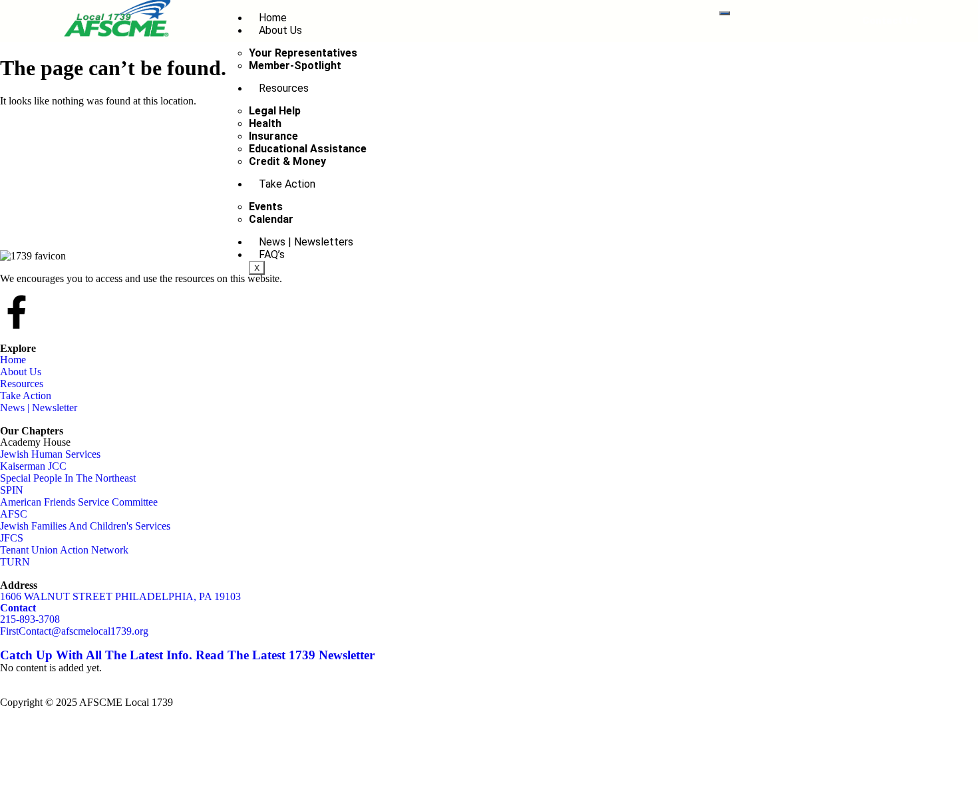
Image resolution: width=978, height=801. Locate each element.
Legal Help (275, 110)
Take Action (287, 184)
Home (273, 17)
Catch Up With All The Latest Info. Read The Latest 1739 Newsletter (187, 655)
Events (266, 206)
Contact (18, 607)
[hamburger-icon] (724, 13)
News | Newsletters (306, 242)
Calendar (271, 219)
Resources (284, 88)
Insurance (273, 136)
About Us (280, 30)
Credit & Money (287, 161)
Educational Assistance (308, 148)
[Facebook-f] (16, 312)
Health (265, 123)
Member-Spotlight (295, 65)
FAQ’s (272, 254)
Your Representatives (303, 53)
